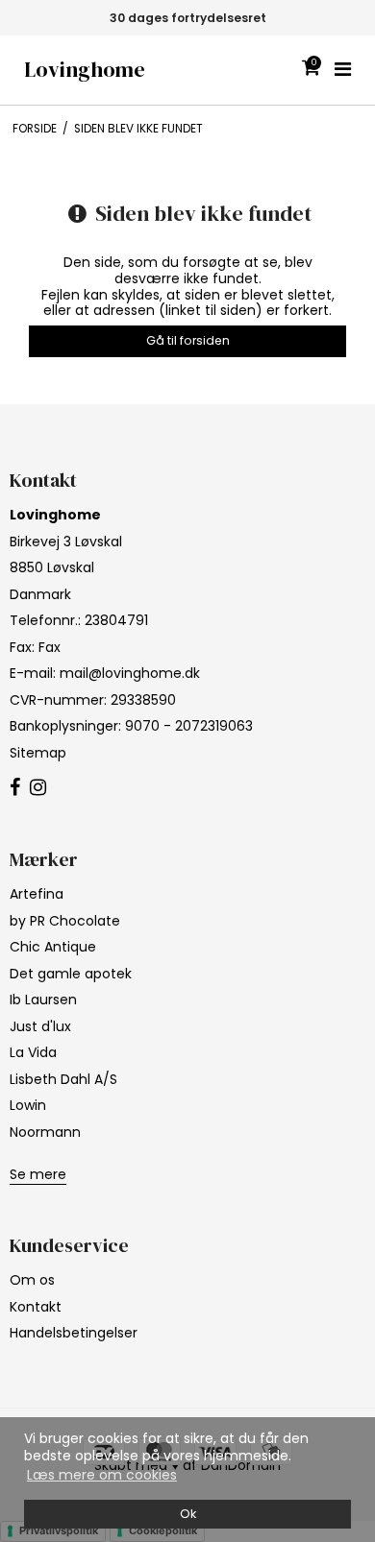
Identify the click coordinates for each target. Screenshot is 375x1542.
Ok (188, 1514)
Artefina (36, 894)
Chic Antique (53, 946)
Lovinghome (84, 70)
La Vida (33, 1052)
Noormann (45, 1132)
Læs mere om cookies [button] (102, 1474)
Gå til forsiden (188, 340)
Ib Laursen (43, 999)
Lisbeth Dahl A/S (63, 1079)
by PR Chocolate (65, 920)
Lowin (28, 1105)
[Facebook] (15, 788)
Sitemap (38, 752)
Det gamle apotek (71, 973)
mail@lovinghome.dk (130, 673)
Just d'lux (40, 1026)
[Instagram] (38, 788)
